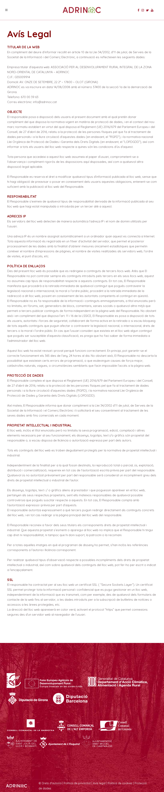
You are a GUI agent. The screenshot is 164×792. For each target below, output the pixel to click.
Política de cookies (120, 783)
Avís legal (99, 783)
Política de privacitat (77, 783)
